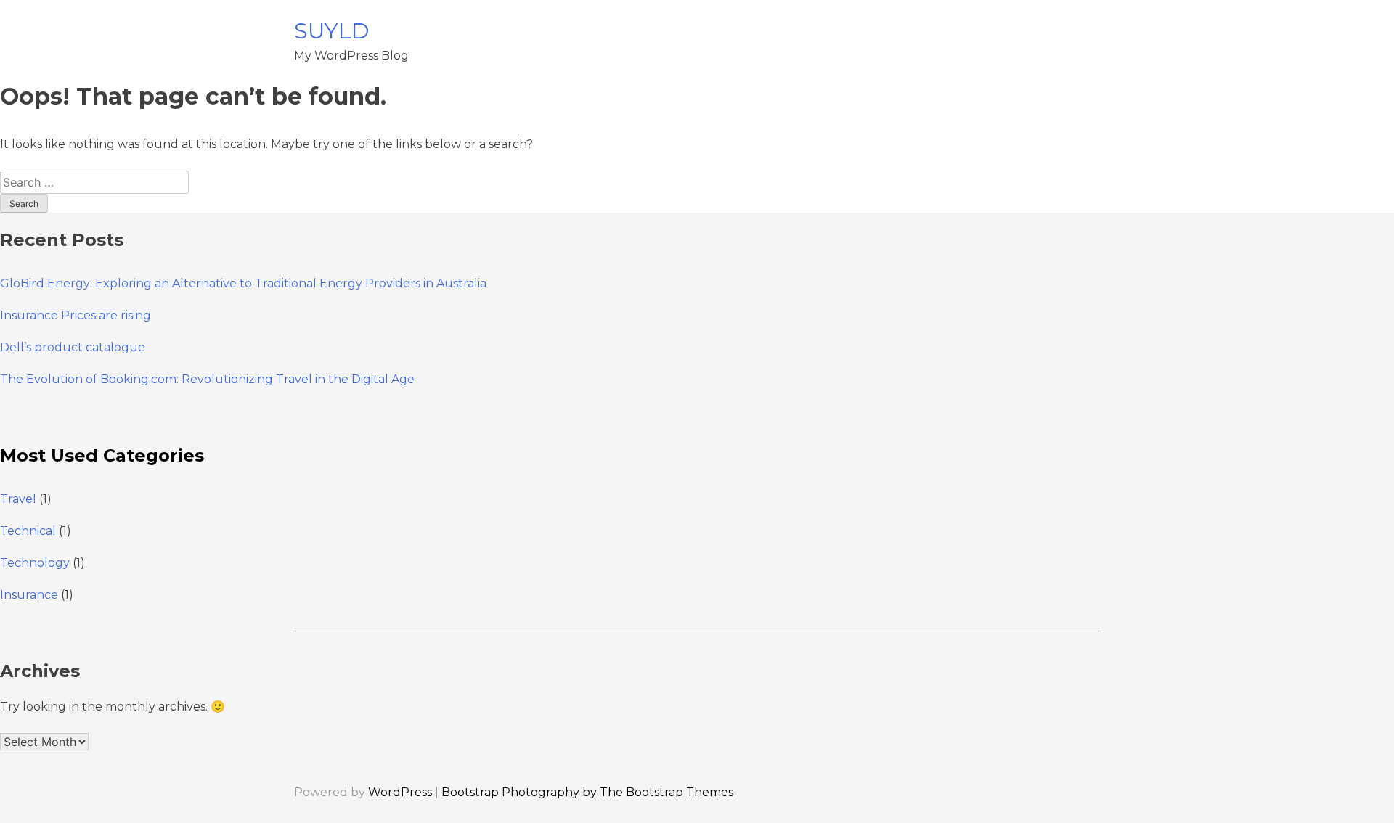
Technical (28, 531)
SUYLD (332, 30)
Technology (35, 563)
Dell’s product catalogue (72, 347)
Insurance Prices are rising (75, 315)
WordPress (400, 792)
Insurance (29, 595)
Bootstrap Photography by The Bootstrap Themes (587, 792)
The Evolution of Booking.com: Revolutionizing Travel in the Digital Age (207, 379)
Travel (18, 499)
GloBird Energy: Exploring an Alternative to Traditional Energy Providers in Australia (243, 283)
